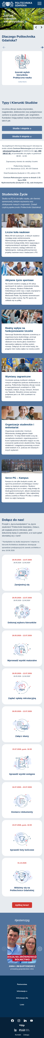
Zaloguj (26, 1035)
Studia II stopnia (21, 136)
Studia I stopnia (21, 128)
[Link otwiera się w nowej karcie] (12, 1020)
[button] (42, 47)
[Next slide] (41, 27)
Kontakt (18, 1035)
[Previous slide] (36, 27)
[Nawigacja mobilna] (39, 3)
